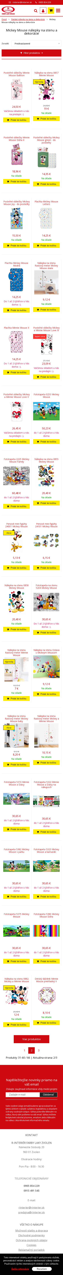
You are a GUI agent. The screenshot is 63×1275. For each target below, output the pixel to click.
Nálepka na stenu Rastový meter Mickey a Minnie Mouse (46, 718)
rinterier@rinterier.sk (22, 2)
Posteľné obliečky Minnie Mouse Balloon (17, 74)
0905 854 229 (45, 2)
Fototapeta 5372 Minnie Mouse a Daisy (16, 783)
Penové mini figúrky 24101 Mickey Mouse (46, 525)
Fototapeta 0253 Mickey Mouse (46, 395)
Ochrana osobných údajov (31, 1240)
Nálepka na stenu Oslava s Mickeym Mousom (46, 651)
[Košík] (51, 10)
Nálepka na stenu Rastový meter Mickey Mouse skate (46, 265)
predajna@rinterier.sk (31, 1212)
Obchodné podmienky (31, 1235)
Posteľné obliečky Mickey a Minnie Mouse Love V (16, 395)
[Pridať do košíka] (16, 120)
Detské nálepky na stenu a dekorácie (28, 19)
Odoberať (48, 1094)
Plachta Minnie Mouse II (16, 327)
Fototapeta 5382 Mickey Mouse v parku (16, 850)
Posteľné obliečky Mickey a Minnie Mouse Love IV (46, 329)
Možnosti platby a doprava (31, 1230)
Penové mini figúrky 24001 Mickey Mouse (16, 525)
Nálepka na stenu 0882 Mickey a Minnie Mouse (16, 980)
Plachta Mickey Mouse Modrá (16, 264)
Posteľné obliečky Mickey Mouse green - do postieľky (46, 140)
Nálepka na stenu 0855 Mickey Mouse (46, 460)
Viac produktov (31, 1039)
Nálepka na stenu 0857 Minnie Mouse (46, 74)
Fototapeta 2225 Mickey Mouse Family (16, 460)
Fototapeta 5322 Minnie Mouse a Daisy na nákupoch (46, 785)
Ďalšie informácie (20, 1269)
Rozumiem (42, 1269)
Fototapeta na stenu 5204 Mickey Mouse (46, 586)
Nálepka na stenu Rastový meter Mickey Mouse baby (16, 718)
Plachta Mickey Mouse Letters (46, 202)
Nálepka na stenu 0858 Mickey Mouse (17, 586)
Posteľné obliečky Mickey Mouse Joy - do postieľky (16, 202)
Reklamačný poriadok (31, 1250)
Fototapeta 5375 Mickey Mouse (16, 915)
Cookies (31, 1245)
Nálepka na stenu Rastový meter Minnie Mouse (16, 652)
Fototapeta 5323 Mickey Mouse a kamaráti (46, 850)
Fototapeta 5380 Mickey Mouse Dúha (46, 915)
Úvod (4, 19)
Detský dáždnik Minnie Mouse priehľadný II (46, 980)
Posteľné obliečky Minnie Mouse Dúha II (17, 138)
